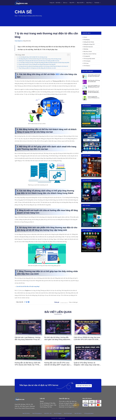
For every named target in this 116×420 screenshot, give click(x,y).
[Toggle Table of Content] (67, 55)
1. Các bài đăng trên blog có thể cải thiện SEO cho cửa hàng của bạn (32, 57)
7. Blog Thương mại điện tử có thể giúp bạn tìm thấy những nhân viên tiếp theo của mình (37, 68)
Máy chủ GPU (80, 2)
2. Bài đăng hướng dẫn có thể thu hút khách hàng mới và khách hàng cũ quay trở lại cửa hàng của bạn (39, 58)
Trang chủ (52, 2)
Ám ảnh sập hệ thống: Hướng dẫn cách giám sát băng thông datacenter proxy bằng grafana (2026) (57, 338)
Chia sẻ (85, 37)
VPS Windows (87, 65)
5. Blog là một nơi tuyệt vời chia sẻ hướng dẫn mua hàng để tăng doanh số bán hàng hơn (36, 64)
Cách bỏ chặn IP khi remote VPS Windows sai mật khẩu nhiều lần (93, 97)
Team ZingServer (19, 40)
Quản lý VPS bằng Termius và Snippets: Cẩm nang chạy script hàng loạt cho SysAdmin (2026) (87, 364)
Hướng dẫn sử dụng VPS (89, 44)
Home (16, 15)
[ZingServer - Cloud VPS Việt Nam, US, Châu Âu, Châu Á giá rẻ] (21, 3)
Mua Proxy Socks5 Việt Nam (90, 53)
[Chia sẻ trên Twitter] (26, 302)
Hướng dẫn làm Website (89, 42)
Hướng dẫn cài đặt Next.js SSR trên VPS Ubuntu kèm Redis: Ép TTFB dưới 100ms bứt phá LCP (27, 364)
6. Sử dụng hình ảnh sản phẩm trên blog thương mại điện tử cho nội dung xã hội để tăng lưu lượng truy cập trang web (43, 66)
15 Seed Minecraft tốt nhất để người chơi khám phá (94, 75)
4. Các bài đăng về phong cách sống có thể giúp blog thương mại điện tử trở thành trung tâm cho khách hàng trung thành (43, 62)
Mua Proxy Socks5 (88, 51)
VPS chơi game (87, 61)
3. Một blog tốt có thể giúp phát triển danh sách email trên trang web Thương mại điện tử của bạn (38, 60)
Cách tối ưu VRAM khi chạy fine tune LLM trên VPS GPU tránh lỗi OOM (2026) (87, 338)
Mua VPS (72, 2)
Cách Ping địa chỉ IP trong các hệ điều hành (94, 81)
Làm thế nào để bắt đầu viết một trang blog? (28, 286)
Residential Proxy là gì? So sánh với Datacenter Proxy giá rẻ (93, 92)
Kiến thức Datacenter (88, 46)
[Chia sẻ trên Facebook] (25, 302)
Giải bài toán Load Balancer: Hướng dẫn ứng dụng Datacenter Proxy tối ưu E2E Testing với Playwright (28, 338)
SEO (58, 74)
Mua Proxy (89, 2)
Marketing (86, 49)
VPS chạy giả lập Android (89, 58)
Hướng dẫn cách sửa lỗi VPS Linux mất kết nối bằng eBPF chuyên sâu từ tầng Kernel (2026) (57, 364)
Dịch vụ (65, 2)
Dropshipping (87, 39)
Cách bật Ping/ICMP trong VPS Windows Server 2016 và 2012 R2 (94, 86)
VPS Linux (86, 63)
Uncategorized (87, 56)
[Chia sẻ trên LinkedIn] (28, 302)
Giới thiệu (58, 2)
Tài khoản (96, 2)
